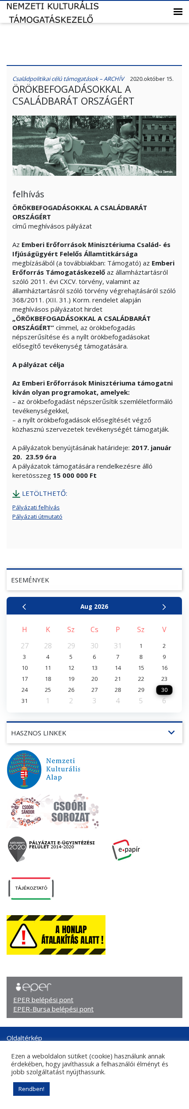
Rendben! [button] (31, 1089)
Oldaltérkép (24, 1037)
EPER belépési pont (43, 999)
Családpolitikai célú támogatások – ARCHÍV (68, 79)
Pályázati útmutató (37, 516)
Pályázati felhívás (36, 507)
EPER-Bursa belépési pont (53, 1008)
